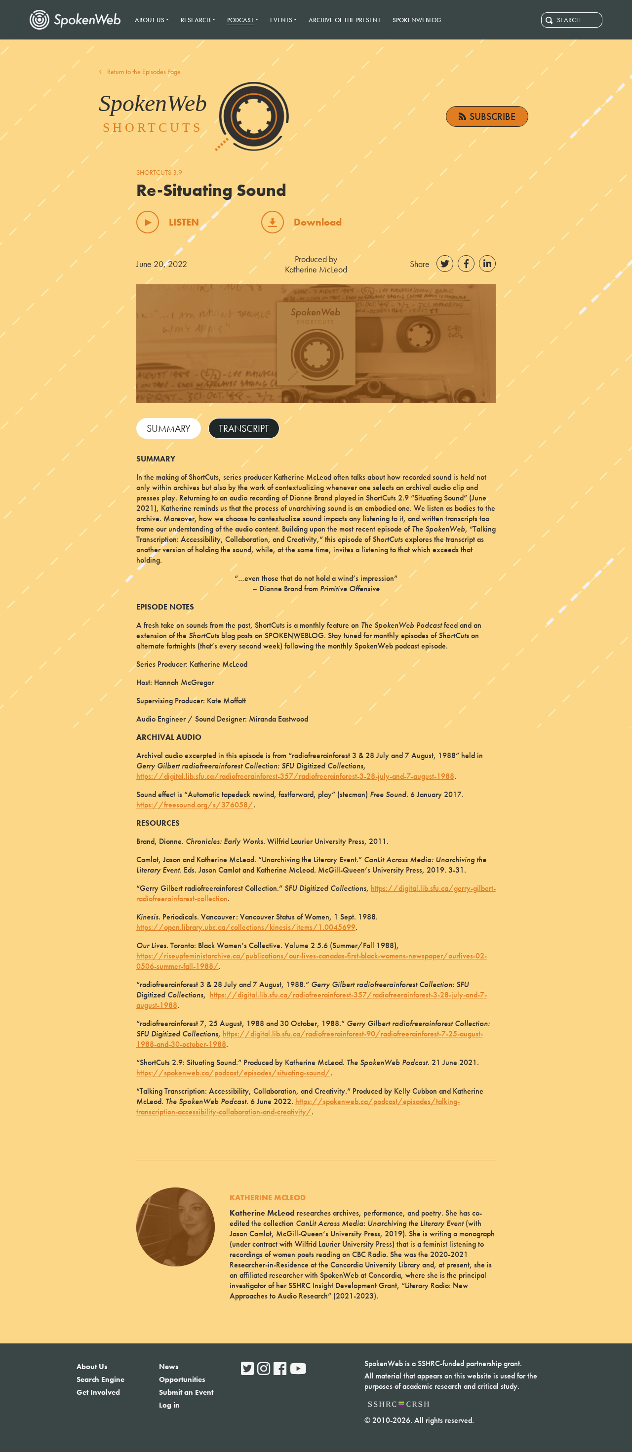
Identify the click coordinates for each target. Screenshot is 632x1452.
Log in (169, 1405)
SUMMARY (169, 428)
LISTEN (184, 222)
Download (318, 222)
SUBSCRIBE (492, 116)
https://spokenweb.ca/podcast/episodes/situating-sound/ (233, 1073)
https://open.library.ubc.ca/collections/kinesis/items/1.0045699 (246, 927)
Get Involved (98, 1392)
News (169, 1367)
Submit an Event (186, 1392)
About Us (92, 1367)
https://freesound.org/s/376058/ (194, 805)
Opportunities (182, 1379)
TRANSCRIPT (244, 428)
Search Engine (100, 1379)
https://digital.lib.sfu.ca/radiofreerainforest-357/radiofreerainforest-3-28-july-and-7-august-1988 (295, 776)
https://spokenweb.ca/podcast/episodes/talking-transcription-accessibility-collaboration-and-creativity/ (298, 1106)
